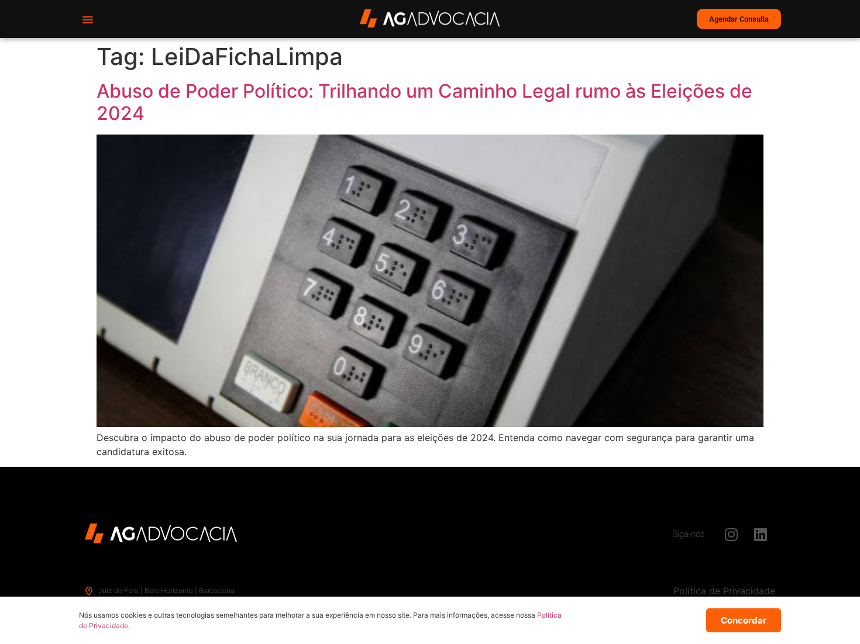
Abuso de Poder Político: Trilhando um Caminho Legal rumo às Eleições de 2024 (424, 102)
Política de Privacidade (724, 591)
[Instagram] (731, 534)
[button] (88, 19)
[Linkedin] (760, 534)
